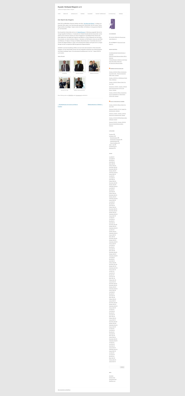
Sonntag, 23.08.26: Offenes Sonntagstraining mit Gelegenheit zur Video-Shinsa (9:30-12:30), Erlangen (118, 94)
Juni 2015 (111, 311)
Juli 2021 (111, 229)
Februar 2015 (112, 318)
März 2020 (111, 236)
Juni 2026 (111, 158)
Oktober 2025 (112, 170)
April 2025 (111, 179)
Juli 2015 (111, 309)
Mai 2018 (111, 259)
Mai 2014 (111, 332)
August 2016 (111, 290)
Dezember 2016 (112, 283)
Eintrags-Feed (112, 377)
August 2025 (111, 174)
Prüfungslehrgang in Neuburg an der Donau (118, 59)
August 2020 (111, 235)
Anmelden (111, 375)
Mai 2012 (111, 356)
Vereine (121, 13)
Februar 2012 (112, 359)
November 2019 (112, 238)
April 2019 (111, 248)
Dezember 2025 (112, 167)
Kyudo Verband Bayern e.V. (70, 7)
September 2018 (112, 255)
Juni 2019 (111, 245)
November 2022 (112, 210)
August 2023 (111, 200)
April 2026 (111, 162)
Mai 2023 (111, 203)
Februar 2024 (112, 193)
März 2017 (111, 278)
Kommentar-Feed (112, 379)
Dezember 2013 (112, 339)
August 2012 (111, 351)
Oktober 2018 (112, 254)
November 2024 (112, 183)
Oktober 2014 (112, 323)
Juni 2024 (111, 188)
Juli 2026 (111, 157)
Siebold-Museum (81, 32)
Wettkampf (111, 148)
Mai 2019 (111, 247)
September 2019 (112, 241)
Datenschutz (74, 13)
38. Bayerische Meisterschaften (115, 63)
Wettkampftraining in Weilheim (95, 104)
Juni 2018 (111, 257)
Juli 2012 (111, 352)
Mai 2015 (111, 313)
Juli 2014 (111, 328)
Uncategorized (79, 95)
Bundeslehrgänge (113, 137)
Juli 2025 (111, 176)
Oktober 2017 (112, 266)
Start (59, 13)
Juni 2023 (111, 202)
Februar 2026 (112, 165)
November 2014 (112, 321)
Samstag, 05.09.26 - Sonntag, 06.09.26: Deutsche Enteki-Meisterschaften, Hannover (117, 124)
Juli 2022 (111, 217)
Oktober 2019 (112, 240)
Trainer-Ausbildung (114, 143)
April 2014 (111, 333)
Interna (82, 13)
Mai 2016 (111, 293)
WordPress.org (112, 381)
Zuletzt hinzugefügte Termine (117, 101)
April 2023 (111, 205)
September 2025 (112, 172)
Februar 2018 (112, 262)
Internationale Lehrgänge (115, 139)
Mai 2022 (111, 221)
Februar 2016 (112, 299)
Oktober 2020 (112, 231)
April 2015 (111, 314)
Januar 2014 (111, 337)
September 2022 (112, 214)
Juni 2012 (111, 354)
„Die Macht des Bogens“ (89, 23)
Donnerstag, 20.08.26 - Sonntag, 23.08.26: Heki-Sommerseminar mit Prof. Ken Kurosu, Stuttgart (118, 88)
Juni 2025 (111, 177)
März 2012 (111, 358)
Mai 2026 (111, 160)
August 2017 (111, 269)
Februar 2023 (112, 207)
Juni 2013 (111, 344)
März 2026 (111, 163)
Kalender (90, 13)
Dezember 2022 (112, 209)
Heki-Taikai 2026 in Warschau (115, 61)
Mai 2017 (111, 274)
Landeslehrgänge (113, 141)
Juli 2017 (111, 271)
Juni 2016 (111, 292)
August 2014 (111, 326)
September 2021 (112, 228)
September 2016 (112, 288)
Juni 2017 (111, 273)
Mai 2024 (111, 189)
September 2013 (112, 340)
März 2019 (111, 250)
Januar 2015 (111, 319)
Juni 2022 (111, 219)
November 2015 (112, 302)
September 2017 (112, 267)
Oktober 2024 (112, 184)
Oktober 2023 (112, 196)
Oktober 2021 (112, 226)
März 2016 (111, 297)
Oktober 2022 (112, 212)
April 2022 (111, 222)
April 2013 (111, 346)
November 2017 (112, 264)
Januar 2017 (111, 281)
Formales (111, 134)
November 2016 (112, 285)
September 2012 (112, 349)
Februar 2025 (112, 181)
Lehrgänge (111, 136)
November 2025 (112, 169)
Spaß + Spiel (112, 144)
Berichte (65, 13)
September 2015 (112, 306)
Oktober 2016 (112, 287)
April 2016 (111, 295)
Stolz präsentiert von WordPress (64, 389)
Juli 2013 (111, 342)
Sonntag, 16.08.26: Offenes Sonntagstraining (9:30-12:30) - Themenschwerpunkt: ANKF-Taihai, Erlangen (118, 73)
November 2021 (112, 224)
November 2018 (112, 252)
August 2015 (111, 307)
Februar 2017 (112, 280)
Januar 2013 (111, 347)
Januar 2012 (111, 361)
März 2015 (111, 316)
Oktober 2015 (112, 304)
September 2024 (112, 186)
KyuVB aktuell (112, 13)
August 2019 (111, 243)
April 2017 (111, 276)
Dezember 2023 (112, 195)
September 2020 (112, 233)
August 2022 (111, 215)
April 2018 (111, 261)
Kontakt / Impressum (101, 13)
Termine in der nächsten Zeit (116, 68)
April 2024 (111, 191)
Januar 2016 (111, 300)
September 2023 (112, 198)
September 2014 (112, 325)
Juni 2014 (111, 330)
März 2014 (111, 335)
